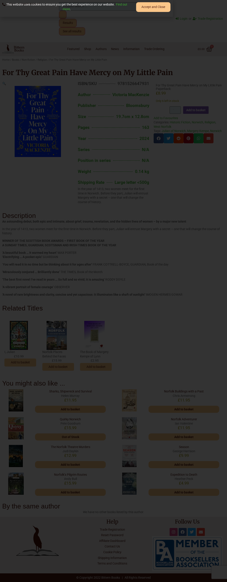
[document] (113, 291)
